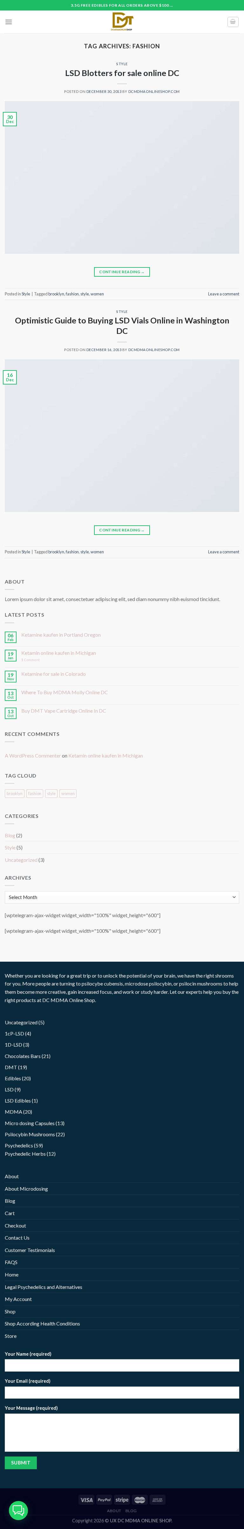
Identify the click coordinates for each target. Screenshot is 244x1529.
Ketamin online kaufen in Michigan (58, 653)
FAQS (11, 1262)
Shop (10, 1311)
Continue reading (122, 271)
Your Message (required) (31, 1408)
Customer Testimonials (30, 1250)
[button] (18, 1510)
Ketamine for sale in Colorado (53, 674)
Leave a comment (223, 293)
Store (11, 1336)
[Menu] (8, 22)
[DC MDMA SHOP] (122, 21)
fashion (72, 293)
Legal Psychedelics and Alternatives (43, 1287)
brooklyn (56, 293)
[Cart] (233, 22)
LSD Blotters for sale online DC (122, 73)
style (84, 293)
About (12, 1176)
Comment (30, 660)
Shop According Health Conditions (42, 1323)
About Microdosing (26, 1189)
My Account (18, 1299)
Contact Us (17, 1238)
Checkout (15, 1225)
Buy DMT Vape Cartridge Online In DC (63, 711)
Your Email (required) (28, 1381)
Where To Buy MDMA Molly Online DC (64, 692)
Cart (10, 1213)
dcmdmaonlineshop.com (154, 91)
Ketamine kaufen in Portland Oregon (61, 635)
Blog (10, 835)
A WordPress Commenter (33, 755)
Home (11, 1274)
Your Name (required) (28, 1354)
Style (122, 64)
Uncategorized (21, 860)
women (97, 293)
